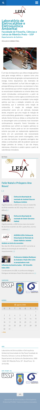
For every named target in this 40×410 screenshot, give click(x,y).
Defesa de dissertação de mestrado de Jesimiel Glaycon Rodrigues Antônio (24, 199)
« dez (4, 332)
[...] (3, 191)
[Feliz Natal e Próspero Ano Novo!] (19, 177)
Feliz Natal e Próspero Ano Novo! (17, 184)
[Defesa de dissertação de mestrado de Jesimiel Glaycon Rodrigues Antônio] (6, 201)
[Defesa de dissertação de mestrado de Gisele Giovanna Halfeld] (6, 221)
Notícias (4, 157)
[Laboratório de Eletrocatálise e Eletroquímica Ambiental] (20, 11)
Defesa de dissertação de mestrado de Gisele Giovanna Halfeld (24, 218)
